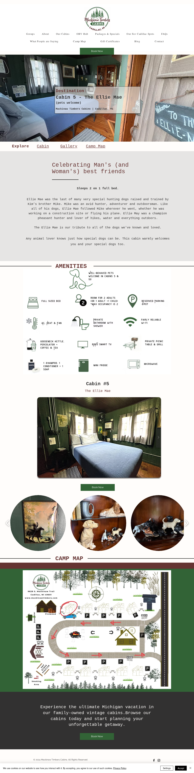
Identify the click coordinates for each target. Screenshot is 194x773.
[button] (45, 34)
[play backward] (7, 523)
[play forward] (186, 523)
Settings (167, 768)
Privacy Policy (119, 768)
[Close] (190, 768)
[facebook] (154, 760)
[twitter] (159, 760)
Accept (181, 768)
